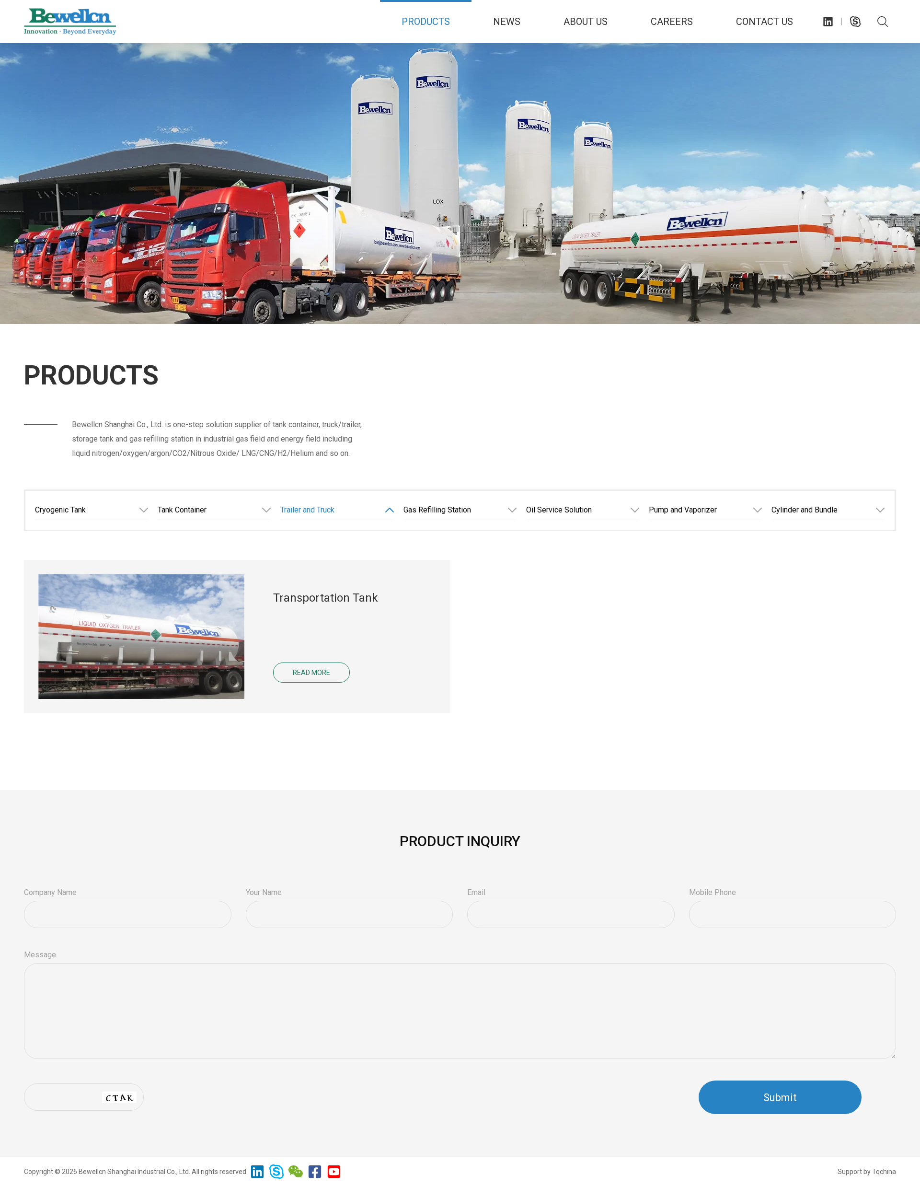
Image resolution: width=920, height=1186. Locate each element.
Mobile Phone (712, 892)
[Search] (882, 21)
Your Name (264, 892)
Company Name (50, 892)
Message (40, 954)
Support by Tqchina (867, 1171)
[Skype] (855, 21)
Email (476, 892)
